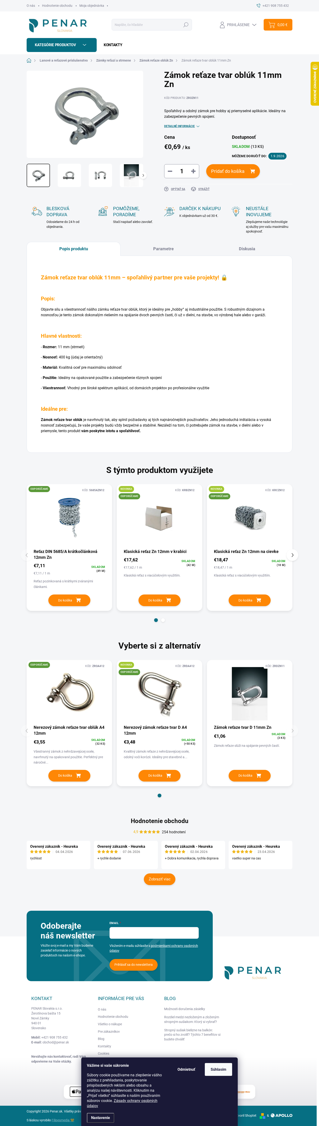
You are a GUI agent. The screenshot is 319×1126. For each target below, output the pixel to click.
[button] (156, 620)
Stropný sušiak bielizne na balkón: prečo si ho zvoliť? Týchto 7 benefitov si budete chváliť (192, 1034)
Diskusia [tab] (247, 248)
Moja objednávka (91, 5)
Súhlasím (218, 1069)
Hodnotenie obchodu (57, 5)
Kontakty (104, 1046)
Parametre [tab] (163, 248)
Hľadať (186, 25)
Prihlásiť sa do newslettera (133, 964)
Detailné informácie (179, 126)
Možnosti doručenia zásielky (184, 1009)
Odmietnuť (186, 1069)
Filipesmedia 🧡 (63, 1120)
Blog (101, 1039)
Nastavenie (100, 1118)
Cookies (103, 1053)
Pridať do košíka (228, 171)
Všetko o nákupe (110, 1024)
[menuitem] (111, 45)
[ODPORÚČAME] (69, 518)
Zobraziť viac (159, 879)
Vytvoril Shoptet (244, 1115)
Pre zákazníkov (109, 1031)
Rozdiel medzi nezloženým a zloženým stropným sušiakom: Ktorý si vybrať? (191, 1019)
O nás (31, 5)
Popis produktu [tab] (73, 248)
